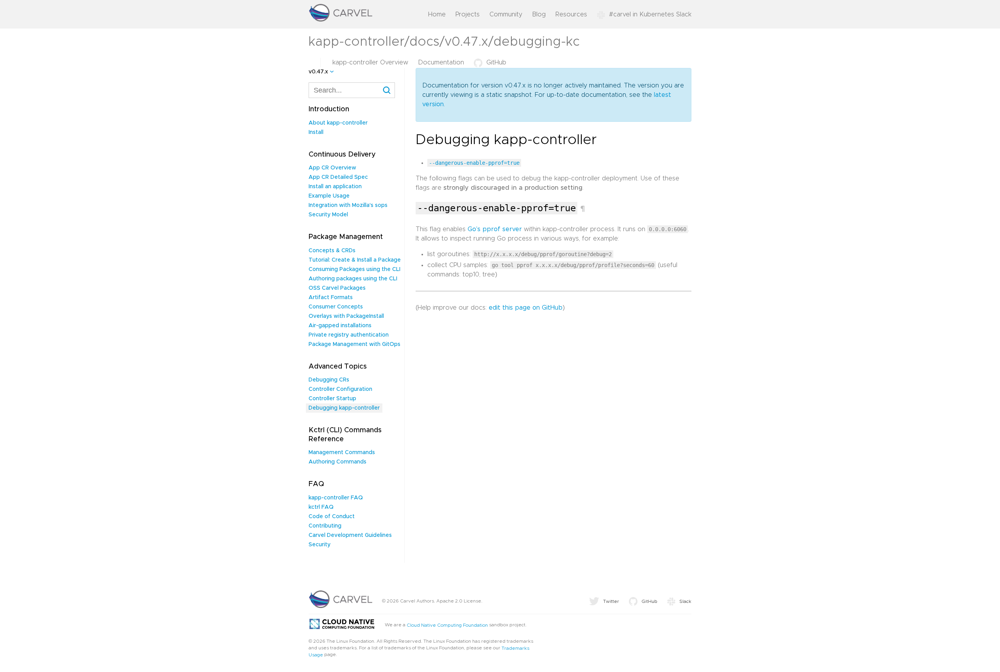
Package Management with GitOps (354, 344)
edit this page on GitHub (525, 308)
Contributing (325, 526)
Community (505, 14)
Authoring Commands (337, 462)
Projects (467, 14)
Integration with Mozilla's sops (348, 205)
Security (319, 544)
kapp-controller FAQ (336, 498)
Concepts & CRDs (332, 250)
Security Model (328, 214)
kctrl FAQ (321, 507)
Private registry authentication (349, 335)
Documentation (441, 62)
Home (437, 14)
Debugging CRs (329, 380)
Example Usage (329, 196)
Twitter (611, 601)
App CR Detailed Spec (338, 177)
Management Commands (342, 452)
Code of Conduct (332, 516)
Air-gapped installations (340, 325)
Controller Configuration (340, 389)
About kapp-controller (338, 123)
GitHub (496, 62)
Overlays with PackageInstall (346, 316)
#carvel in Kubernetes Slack (650, 14)
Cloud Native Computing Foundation (447, 624)
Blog (539, 14)
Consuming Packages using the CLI (354, 269)
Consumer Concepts (336, 307)
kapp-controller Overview (370, 62)
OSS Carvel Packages (337, 288)
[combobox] (352, 90)
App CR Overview (332, 168)
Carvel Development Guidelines (350, 535)
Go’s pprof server (495, 229)
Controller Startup (332, 398)
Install (316, 132)
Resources (571, 14)
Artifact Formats (331, 297)
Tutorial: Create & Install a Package (355, 260)
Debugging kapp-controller (344, 408)
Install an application (335, 186)
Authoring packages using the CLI (353, 279)
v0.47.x (318, 72)
